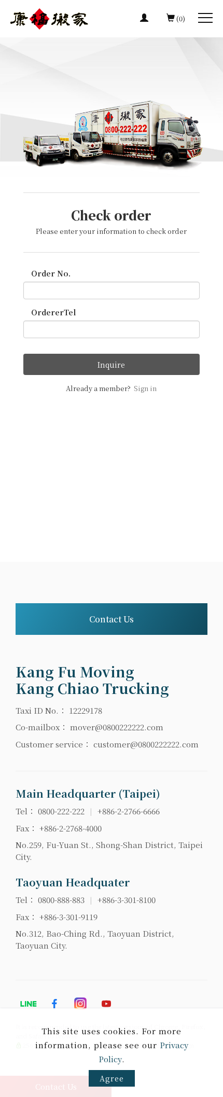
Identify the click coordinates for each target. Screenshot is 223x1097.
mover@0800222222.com (116, 726)
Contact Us (111, 619)
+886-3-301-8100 (126, 899)
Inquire (111, 364)
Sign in (145, 388)
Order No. (51, 273)
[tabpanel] (111, 107)
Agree (112, 1078)
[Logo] (49, 17)
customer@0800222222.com (146, 744)
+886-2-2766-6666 (128, 811)
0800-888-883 (61, 899)
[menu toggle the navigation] (205, 18)
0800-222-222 (61, 811)
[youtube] (106, 1004)
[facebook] (54, 1004)
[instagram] (80, 1004)
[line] (28, 1004)
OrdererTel (53, 312)
